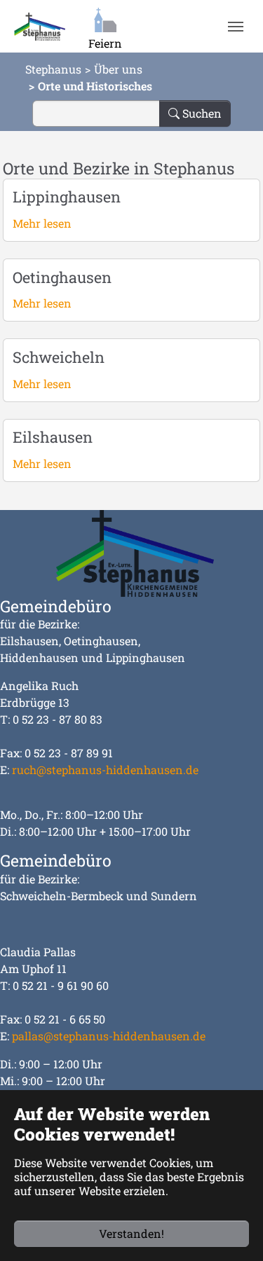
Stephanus (53, 69)
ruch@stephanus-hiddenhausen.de (105, 769)
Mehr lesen (42, 223)
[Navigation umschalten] (235, 27)
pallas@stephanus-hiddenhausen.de (108, 1035)
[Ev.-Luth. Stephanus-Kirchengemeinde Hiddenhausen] (39, 26)
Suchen (201, 113)
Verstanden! (131, 1233)
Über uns (118, 69)
